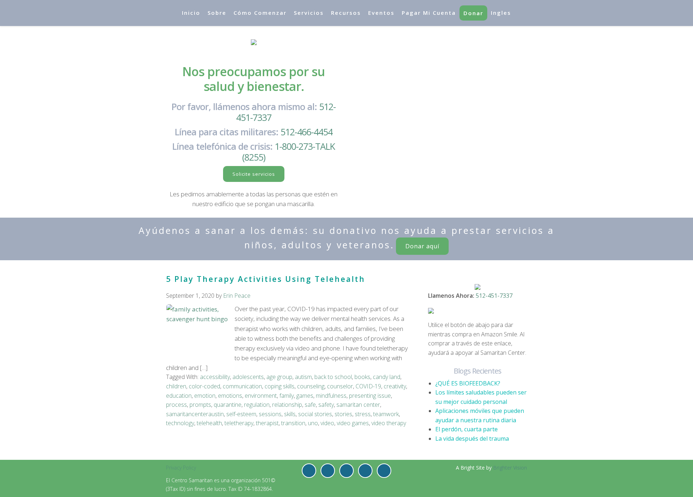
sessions (270, 414)
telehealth (209, 423)
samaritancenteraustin (195, 414)
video (327, 423)
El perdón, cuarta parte (466, 429)
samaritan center (358, 405)
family (286, 396)
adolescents (248, 377)
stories (343, 414)
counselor (340, 386)
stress (363, 414)
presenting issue (370, 396)
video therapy (388, 423)
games (304, 396)
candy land (386, 377)
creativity (395, 386)
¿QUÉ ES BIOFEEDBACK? (467, 383)
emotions (230, 396)
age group (279, 377)
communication (242, 386)
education (179, 396)
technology (180, 423)
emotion (204, 396)
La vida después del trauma (472, 438)
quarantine (227, 405)
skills (290, 414)
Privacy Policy (181, 467)
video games (353, 423)
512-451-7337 (494, 296)
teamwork (386, 414)
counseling (310, 386)
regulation (257, 405)
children (176, 386)
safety (326, 405)
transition (293, 423)
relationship (287, 405)
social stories (315, 414)
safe (310, 405)
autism (303, 377)
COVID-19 (368, 386)
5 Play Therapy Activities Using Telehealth (265, 279)
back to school (333, 377)
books (362, 377)
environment (261, 396)
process (176, 405)
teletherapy (239, 423)
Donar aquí (422, 246)
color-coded (204, 386)
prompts (200, 405)
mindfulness (331, 396)
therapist (267, 423)
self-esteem (241, 414)
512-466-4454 (306, 132)
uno (313, 423)
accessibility (215, 377)
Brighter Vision (510, 467)
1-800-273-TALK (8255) (288, 151)
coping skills (280, 386)
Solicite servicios (253, 174)
